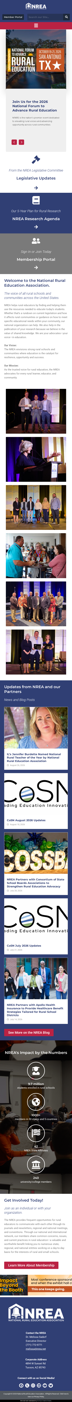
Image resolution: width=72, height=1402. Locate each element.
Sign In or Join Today (36, 252)
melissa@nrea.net (36, 1348)
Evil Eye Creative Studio (44, 1401)
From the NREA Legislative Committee (36, 170)
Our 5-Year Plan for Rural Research (36, 211)
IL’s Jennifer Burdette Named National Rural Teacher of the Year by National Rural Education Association (34, 758)
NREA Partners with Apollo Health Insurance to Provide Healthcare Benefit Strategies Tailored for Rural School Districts (35, 1010)
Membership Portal (36, 259)
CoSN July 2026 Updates (24, 945)
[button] (36, 25)
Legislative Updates (36, 178)
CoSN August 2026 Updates (26, 820)
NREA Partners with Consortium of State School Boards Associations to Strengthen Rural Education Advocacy (35, 883)
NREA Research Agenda (36, 218)
